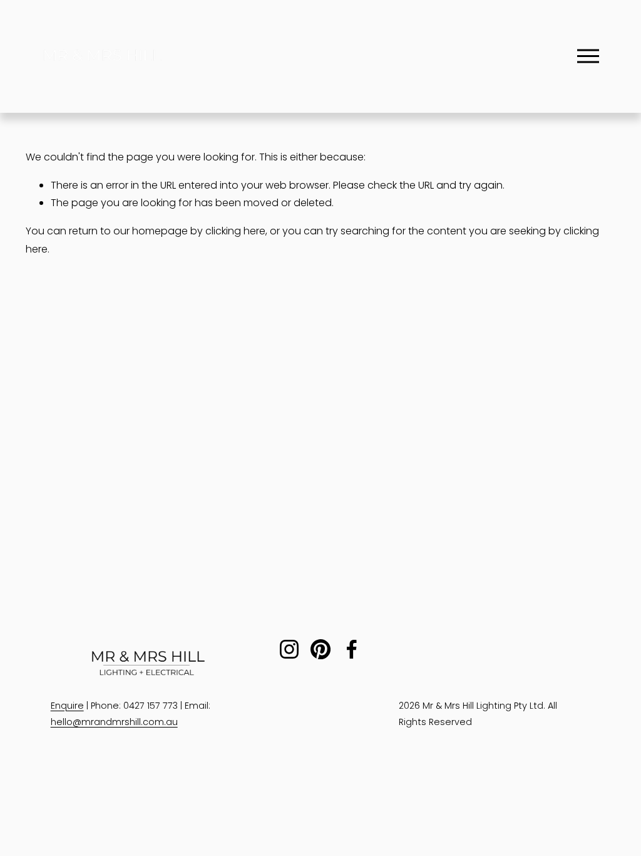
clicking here (235, 231)
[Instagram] (289, 649)
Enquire (67, 705)
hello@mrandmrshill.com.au (114, 722)
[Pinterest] (320, 649)
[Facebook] (352, 649)
